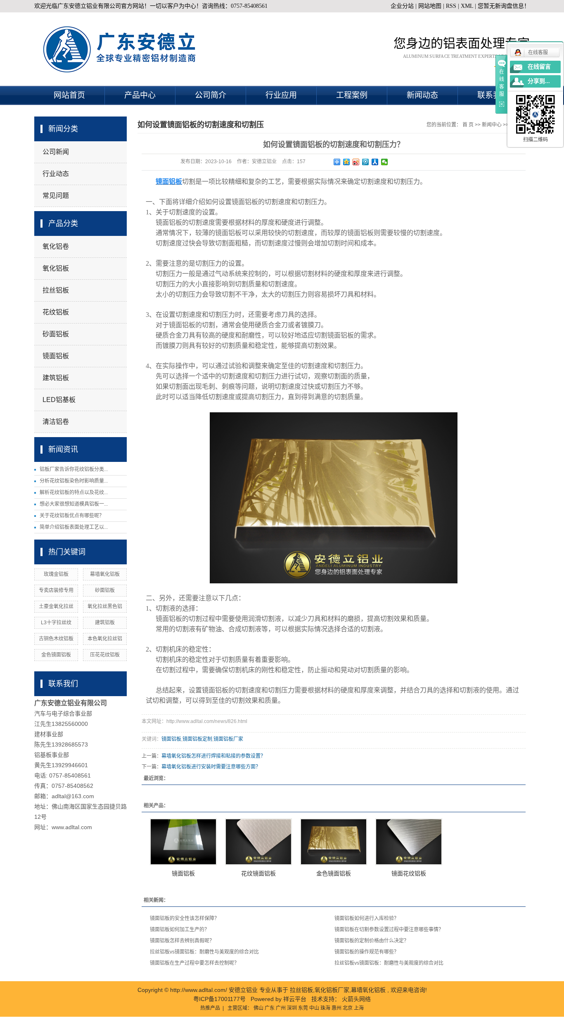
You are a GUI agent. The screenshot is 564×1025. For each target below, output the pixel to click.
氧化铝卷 (56, 246)
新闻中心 (492, 125)
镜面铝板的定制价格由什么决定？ (371, 941)
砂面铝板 (56, 334)
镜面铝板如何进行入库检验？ (366, 918)
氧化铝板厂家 (332, 990)
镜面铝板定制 (197, 739)
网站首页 (69, 95)
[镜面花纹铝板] (408, 841)
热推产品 (210, 1008)
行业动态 (56, 173)
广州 (281, 1008)
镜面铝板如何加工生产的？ (179, 929)
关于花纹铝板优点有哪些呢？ (72, 515)
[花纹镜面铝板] (258, 841)
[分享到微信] (384, 162)
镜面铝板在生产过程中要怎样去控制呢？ (194, 963)
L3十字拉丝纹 (56, 622)
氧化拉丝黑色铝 (105, 606)
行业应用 (281, 95)
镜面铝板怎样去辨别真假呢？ (182, 941)
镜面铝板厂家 (228, 739)
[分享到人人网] (375, 162)
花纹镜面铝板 (258, 873)
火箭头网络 (356, 999)
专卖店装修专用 (56, 590)
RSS (451, 6)
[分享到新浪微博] (356, 162)
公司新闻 (56, 151)
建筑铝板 (56, 377)
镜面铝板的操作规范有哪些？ (366, 952)
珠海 (325, 1008)
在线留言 (539, 67)
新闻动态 (422, 95)
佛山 (258, 1008)
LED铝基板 (59, 399)
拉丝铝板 (56, 290)
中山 (314, 1008)
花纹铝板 (56, 312)
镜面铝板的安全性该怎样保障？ (184, 918)
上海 (359, 1008)
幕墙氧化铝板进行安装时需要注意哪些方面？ (211, 767)
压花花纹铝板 (105, 655)
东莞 (303, 1008)
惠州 (336, 1008)
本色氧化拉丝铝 (105, 639)
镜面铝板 (56, 355)
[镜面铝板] (183, 841)
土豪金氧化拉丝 (56, 606)
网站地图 (430, 6)
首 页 (468, 125)
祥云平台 (294, 999)
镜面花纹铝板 (408, 873)
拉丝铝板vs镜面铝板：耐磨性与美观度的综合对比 (204, 952)
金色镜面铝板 (56, 655)
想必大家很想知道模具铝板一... (74, 504)
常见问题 (56, 195)
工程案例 (351, 95)
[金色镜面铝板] (333, 841)
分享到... (539, 81)
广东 (270, 1008)
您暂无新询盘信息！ (504, 6)
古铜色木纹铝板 (56, 639)
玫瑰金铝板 (56, 574)
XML (467, 6)
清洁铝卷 (56, 421)
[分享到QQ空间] (346, 162)
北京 (348, 1008)
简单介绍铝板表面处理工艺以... (74, 527)
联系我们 (493, 95)
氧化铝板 (56, 268)
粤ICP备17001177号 (219, 999)
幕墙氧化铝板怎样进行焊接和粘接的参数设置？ (213, 756)
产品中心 (140, 95)
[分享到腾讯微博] (365, 162)
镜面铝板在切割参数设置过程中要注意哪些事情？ (388, 929)
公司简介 (210, 95)
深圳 (292, 1008)
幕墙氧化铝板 (105, 574)
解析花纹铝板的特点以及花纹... (74, 492)
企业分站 (402, 6)
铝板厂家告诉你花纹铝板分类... (74, 469)
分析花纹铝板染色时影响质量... (74, 481)
